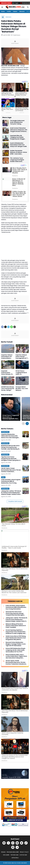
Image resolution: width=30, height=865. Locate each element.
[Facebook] (2, 327)
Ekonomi (22, 11)
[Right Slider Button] (28, 11)
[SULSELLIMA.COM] (15, 7)
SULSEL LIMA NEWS (22, 863)
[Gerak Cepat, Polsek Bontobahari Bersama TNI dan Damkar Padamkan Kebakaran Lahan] (25, 468)
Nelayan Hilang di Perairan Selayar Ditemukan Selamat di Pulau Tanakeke (16, 625)
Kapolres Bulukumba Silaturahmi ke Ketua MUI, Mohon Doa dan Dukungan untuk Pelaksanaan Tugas (10, 436)
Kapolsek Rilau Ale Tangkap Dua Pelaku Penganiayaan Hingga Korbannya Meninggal (17, 137)
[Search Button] (27, 7)
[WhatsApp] (11, 327)
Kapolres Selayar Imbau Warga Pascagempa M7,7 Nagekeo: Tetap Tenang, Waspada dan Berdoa (22, 356)
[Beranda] (2, 17)
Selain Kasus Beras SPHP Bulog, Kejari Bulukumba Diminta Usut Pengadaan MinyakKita (16, 637)
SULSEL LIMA (11, 863)
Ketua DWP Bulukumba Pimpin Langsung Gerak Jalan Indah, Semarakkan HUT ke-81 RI (15, 650)
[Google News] (21, 843)
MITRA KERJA (15, 858)
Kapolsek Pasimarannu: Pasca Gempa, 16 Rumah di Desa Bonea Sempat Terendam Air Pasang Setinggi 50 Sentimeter (7, 372)
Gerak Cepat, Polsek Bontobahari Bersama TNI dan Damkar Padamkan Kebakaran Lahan (11, 470)
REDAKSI (3, 852)
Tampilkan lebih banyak (15, 501)
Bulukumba (5, 432)
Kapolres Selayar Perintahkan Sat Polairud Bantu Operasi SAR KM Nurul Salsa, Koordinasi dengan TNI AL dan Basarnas (7, 356)
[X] (5, 327)
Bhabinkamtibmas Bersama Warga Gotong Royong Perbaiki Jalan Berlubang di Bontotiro (10, 447)
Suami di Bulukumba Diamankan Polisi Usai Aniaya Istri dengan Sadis (18, 144)
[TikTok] (26, 843)
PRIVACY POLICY (24, 852)
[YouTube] (17, 843)
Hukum (15, 11)
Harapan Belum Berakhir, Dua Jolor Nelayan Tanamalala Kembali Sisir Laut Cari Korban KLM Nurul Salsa (22, 388)
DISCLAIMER (6, 855)
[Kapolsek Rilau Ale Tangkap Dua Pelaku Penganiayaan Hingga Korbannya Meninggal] (5, 138)
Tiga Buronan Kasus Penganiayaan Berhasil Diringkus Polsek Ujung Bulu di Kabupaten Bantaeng (10, 458)
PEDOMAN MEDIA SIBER (13, 852)
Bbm (3, 477)
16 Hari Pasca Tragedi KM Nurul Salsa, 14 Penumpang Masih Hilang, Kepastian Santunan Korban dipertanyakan (22, 372)
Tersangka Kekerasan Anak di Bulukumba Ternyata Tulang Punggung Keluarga (17, 122)
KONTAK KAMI (23, 855)
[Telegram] (8, 327)
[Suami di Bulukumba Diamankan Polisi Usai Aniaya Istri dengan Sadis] (5, 145)
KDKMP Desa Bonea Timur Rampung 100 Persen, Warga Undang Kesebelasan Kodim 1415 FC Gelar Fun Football (7, 388)
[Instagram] (12, 843)
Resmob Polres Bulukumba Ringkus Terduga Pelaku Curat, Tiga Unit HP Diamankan (16, 644)
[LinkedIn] (12, 847)
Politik (9, 11)
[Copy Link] (14, 327)
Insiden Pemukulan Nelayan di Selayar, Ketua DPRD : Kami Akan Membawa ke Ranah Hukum (18, 152)
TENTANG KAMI (14, 855)
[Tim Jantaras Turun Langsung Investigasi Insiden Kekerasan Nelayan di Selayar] (5, 160)
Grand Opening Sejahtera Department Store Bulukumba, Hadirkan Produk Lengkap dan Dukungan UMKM (16, 631)
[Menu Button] (2, 7)
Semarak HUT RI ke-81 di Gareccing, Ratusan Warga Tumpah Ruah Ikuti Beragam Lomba (15, 613)
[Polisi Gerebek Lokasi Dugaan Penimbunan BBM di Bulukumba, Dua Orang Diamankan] (25, 479)
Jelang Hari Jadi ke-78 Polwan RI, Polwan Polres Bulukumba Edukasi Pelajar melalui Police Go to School (11, 492)
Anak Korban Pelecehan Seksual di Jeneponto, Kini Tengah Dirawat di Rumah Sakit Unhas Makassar (18, 129)
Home (3, 11)
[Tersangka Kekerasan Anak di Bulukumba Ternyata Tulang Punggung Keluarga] (5, 123)
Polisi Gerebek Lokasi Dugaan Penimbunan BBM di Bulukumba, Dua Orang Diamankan (10, 481)
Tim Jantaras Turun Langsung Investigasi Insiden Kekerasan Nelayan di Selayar (17, 159)
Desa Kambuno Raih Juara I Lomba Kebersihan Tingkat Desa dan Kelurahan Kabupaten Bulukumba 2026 (16, 656)
